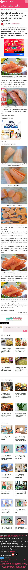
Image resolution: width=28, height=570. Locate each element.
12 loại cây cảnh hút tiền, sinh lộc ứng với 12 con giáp (20, 415)
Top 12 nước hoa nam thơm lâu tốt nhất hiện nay (19, 476)
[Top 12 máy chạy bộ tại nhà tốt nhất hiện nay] (21, 485)
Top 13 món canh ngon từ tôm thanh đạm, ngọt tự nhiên (6, 369)
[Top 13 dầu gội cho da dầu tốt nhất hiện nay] (21, 503)
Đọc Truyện (10, 6)
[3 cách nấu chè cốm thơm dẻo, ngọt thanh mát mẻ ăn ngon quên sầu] (21, 361)
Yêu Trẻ (5, 1)
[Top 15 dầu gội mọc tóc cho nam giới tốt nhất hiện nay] (7, 520)
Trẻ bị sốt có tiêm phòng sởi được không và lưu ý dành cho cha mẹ (6, 457)
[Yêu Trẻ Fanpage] (16, 555)
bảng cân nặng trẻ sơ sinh (20, 535)
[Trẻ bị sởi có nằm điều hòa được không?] (7, 429)
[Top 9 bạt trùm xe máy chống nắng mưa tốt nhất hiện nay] (7, 468)
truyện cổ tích (10, 535)
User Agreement (13, 559)
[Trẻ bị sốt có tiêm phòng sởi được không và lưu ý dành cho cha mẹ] (7, 449)
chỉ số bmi (15, 536)
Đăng (25, 330)
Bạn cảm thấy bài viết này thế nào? (14, 317)
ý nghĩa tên (9, 536)
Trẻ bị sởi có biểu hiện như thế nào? (5, 492)
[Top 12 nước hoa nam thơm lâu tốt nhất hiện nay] (21, 468)
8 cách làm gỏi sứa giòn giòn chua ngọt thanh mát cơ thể (20, 350)
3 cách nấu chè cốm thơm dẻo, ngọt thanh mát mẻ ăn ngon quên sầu (21, 369)
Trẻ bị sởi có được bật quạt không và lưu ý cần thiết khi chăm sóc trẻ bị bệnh (20, 438)
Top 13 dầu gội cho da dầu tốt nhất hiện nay (20, 511)
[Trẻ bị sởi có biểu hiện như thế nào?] (7, 485)
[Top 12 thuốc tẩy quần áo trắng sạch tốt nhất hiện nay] (7, 503)
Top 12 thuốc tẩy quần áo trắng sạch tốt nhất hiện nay (6, 511)
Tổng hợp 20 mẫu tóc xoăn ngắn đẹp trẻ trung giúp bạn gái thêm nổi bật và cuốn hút (6, 396)
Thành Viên (17, 6)
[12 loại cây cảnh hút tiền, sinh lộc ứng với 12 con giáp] (21, 407)
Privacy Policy (24, 559)
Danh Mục (3, 6)
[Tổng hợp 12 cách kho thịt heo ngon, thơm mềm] (7, 407)
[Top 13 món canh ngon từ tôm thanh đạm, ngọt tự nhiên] (7, 361)
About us (3, 559)
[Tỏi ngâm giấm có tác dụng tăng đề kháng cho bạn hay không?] (7, 342)
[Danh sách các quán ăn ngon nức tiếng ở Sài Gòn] (21, 386)
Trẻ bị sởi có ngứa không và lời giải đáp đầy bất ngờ (20, 457)
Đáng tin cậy (18, 319)
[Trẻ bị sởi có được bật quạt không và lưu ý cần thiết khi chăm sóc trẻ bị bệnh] (21, 429)
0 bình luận (4, 323)
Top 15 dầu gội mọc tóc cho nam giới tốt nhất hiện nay (6, 528)
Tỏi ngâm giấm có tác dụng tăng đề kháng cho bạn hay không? (6, 350)
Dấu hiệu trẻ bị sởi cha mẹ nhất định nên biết (21, 528)
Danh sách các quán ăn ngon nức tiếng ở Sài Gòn (20, 395)
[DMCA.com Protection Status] (5, 558)
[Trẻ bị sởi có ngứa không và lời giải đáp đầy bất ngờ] (21, 449)
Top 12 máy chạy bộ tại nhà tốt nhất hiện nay (20, 493)
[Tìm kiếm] (26, 1)
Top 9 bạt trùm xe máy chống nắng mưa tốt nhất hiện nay (6, 476)
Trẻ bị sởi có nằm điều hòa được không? (5, 438)
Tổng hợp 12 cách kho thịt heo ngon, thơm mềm (6, 415)
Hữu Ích (10, 319)
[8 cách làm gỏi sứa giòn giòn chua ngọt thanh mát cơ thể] (21, 342)
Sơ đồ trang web (4, 561)
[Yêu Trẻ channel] (13, 555)
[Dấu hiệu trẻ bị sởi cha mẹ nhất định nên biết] (21, 520)
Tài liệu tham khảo (20, 25)
